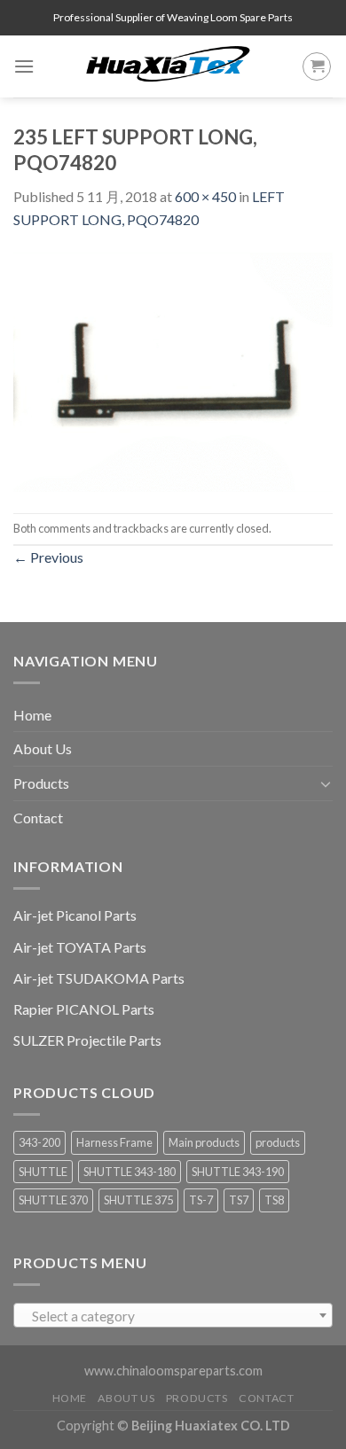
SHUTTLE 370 (53, 1200)
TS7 (238, 1200)
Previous (48, 557)
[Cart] (317, 66)
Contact (38, 817)
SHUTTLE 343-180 (129, 1172)
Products (41, 783)
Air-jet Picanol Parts (75, 915)
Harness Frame (114, 1142)
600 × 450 (205, 196)
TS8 (274, 1200)
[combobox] (173, 1315)
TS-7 (201, 1200)
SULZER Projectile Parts (87, 1040)
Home (32, 714)
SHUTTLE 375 (138, 1200)
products (278, 1142)
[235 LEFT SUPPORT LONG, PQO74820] (173, 370)
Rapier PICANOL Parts (83, 1009)
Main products (204, 1142)
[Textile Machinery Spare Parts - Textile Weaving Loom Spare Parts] (168, 66)
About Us (42, 748)
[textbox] (173, 1316)
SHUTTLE (43, 1172)
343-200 (39, 1142)
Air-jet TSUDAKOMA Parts (99, 978)
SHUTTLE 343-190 (238, 1172)
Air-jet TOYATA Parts (79, 947)
